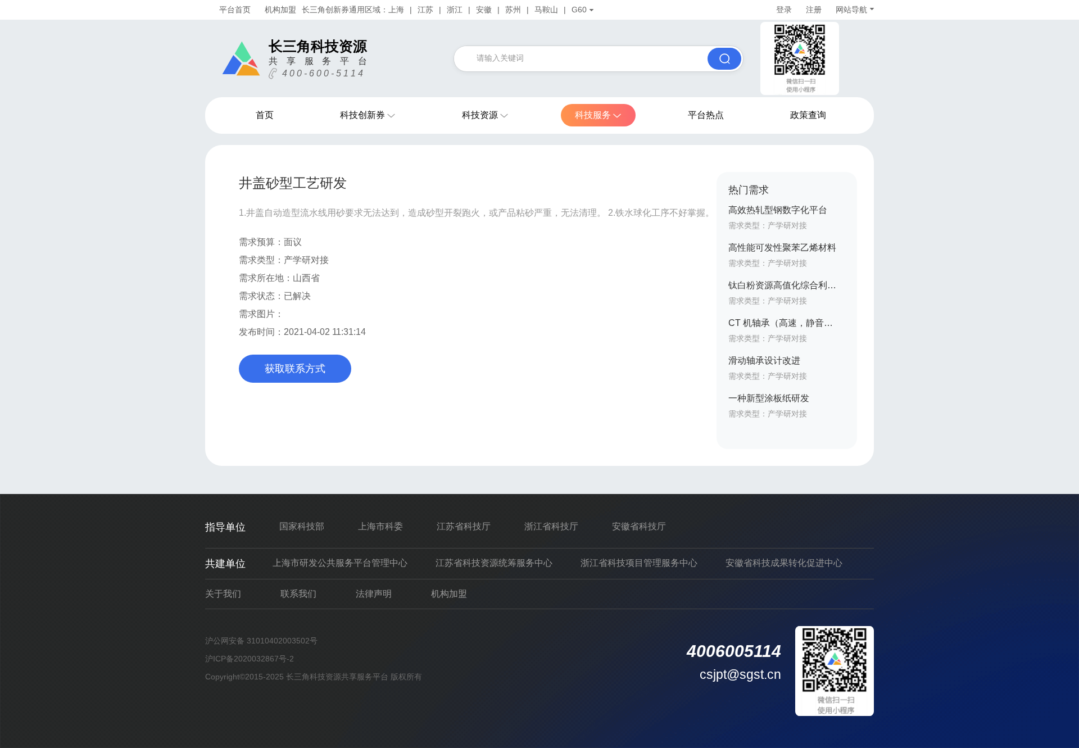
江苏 (425, 9)
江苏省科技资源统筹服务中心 (494, 563)
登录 (784, 9)
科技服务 (593, 115)
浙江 (455, 9)
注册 (814, 9)
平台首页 (235, 9)
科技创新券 (362, 115)
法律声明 (374, 594)
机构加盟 (280, 9)
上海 (396, 9)
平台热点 (706, 115)
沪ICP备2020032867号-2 (249, 658)
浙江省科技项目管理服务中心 (639, 563)
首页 (265, 115)
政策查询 (808, 115)
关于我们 (223, 594)
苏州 (513, 9)
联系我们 (298, 594)
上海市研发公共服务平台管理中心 (340, 563)
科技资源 (480, 115)
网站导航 (851, 9)
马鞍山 (546, 9)
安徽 (484, 9)
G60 (579, 9)
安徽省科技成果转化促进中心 (784, 563)
